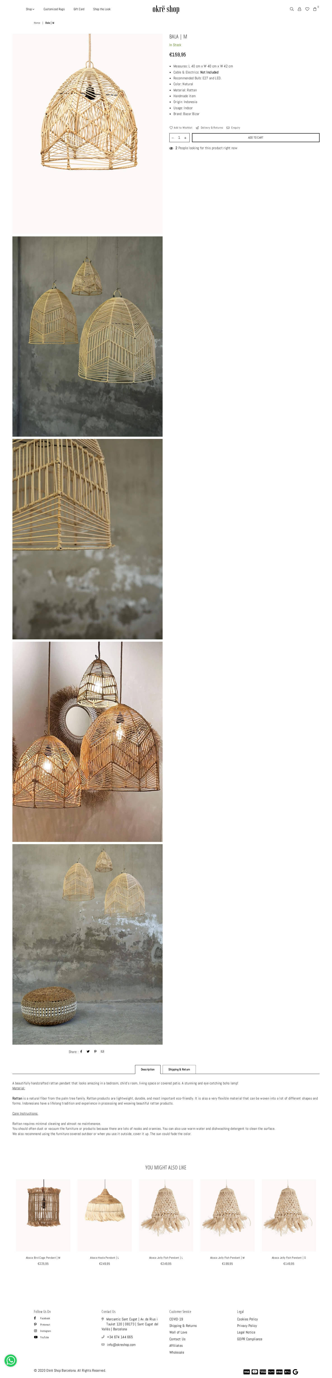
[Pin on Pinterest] (95, 1052)
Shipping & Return (179, 1069)
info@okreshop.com (121, 1344)
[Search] (292, 9)
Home (37, 23)
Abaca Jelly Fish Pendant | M (227, 1258)
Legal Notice (246, 1332)
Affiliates (176, 1345)
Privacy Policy (247, 1325)
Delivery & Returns (211, 128)
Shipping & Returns (183, 1325)
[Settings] (299, 9)
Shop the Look (101, 9)
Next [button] (325, 1232)
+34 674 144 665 (120, 1337)
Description (148, 1069)
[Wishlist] (307, 9)
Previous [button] (7, 1232)
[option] (87, 134)
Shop (29, 9)
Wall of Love (178, 1332)
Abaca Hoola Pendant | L (104, 1258)
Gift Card (79, 9)
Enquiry (235, 128)
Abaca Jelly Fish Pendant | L (166, 1258)
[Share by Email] (102, 1052)
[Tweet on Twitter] (88, 1052)
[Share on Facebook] (81, 1052)
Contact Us (177, 1339)
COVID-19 (176, 1319)
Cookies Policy (247, 1319)
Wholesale (176, 1352)
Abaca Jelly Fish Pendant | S (289, 1258)
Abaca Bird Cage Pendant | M (43, 1258)
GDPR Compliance (249, 1339)
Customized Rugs (54, 9)
